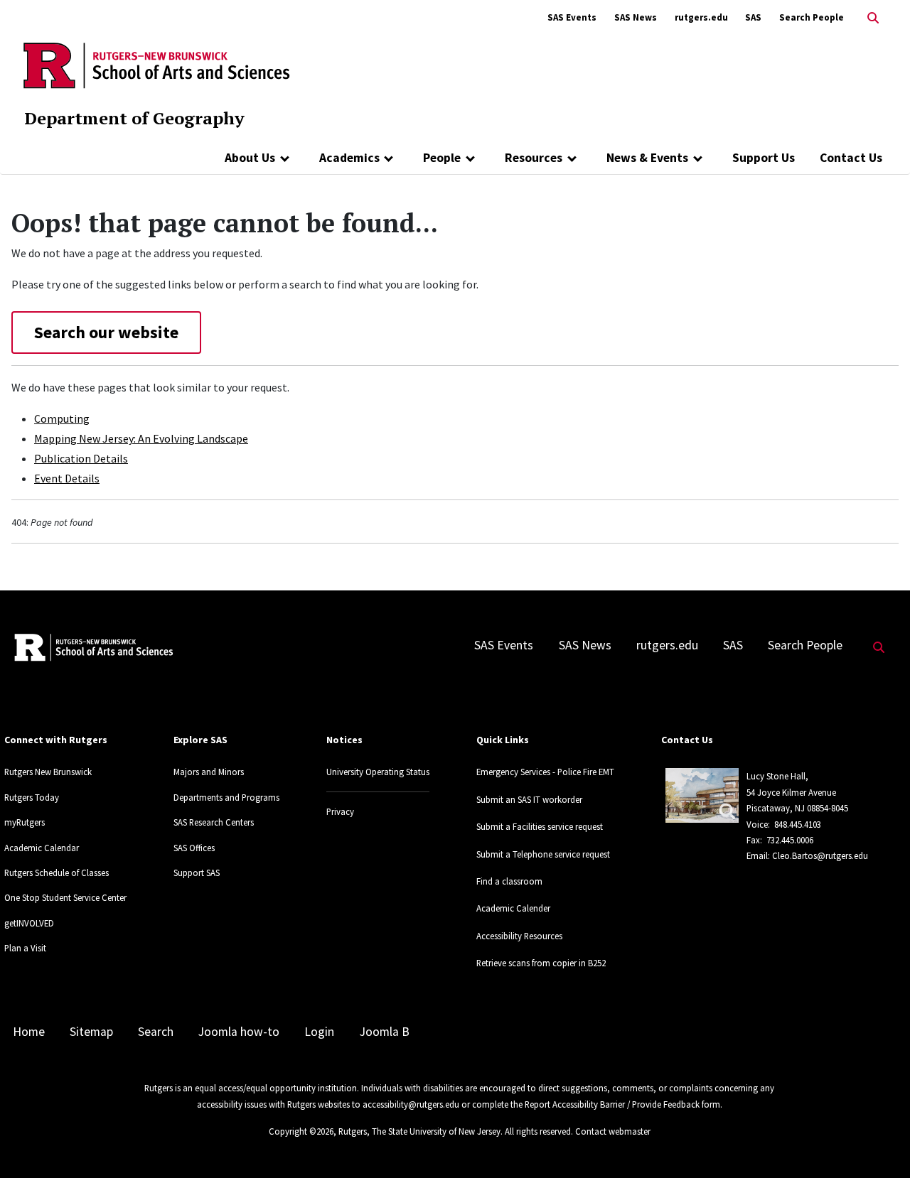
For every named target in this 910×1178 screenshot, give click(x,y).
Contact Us (851, 158)
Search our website (106, 332)
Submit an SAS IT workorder (529, 799)
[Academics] (389, 157)
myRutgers (24, 822)
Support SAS (196, 872)
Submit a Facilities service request (539, 826)
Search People (811, 17)
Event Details (67, 478)
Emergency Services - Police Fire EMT (545, 771)
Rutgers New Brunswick (48, 771)
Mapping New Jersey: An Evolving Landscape (141, 438)
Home (29, 1031)
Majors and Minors (208, 771)
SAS (753, 17)
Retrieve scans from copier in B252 (541, 962)
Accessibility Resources (519, 935)
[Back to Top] (879, 1143)
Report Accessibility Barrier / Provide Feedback (612, 1104)
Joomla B (385, 1031)
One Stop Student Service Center (65, 897)
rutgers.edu (701, 17)
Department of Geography (134, 118)
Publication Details (81, 458)
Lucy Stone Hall (775, 776)
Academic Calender (513, 908)
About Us (250, 158)
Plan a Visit (25, 947)
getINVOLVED (29, 923)
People (442, 158)
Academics (349, 158)
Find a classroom (509, 881)
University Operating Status (377, 771)
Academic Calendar (41, 847)
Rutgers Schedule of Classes (56, 872)
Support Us (763, 158)
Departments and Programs (226, 797)
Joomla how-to (238, 1031)
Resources (533, 158)
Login (319, 1031)
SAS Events (571, 17)
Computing (62, 418)
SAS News (635, 17)
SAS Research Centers (213, 822)
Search (155, 1031)
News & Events (647, 158)
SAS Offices (194, 847)
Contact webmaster (613, 1131)
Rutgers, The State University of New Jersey (419, 1131)
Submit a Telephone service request (543, 854)
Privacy (340, 811)
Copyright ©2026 (301, 1131)
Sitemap (91, 1031)
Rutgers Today (31, 797)
